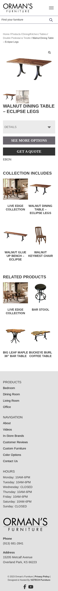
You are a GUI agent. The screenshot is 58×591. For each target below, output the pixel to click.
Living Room (11, 400)
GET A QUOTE (29, 151)
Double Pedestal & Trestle (17, 38)
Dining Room (11, 394)
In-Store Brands (13, 435)
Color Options (12, 454)
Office (7, 407)
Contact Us (10, 461)
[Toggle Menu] (51, 7)
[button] (49, 52)
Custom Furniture (14, 448)
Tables (43, 34)
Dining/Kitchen (30, 34)
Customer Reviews (15, 442)
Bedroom (9, 388)
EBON (7, 159)
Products (16, 34)
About (7, 423)
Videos (7, 429)
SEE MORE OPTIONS (29, 140)
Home (6, 34)
